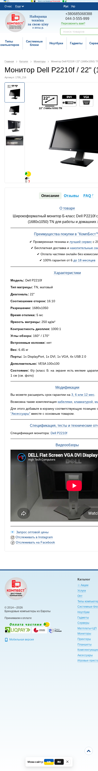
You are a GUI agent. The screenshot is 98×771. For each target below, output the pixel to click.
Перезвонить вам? (73, 23)
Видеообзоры (67, 445)
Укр (73, 6)
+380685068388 (78, 14)
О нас (8, 6)
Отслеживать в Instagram (34, 537)
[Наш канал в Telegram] (50, 6)
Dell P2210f (59, 433)
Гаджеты (76, 43)
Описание (50, 196)
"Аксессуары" (20, 413)
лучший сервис (81, 242)
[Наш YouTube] (44, 6)
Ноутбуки (56, 43)
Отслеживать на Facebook (35, 542)
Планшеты (84, 644)
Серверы (83, 622)
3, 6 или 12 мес (82, 394)
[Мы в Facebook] (31, 6)
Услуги (81, 590)
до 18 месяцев (84, 260)
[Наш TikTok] (56, 6)
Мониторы (84, 633)
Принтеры (84, 639)
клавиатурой (83, 402)
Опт (80, 596)
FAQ (88, 196)
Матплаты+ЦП (87, 628)
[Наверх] (89, 751)
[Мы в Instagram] (38, 6)
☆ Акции (82, 585)
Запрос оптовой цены (32, 532)
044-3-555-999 (77, 19)
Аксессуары (85, 655)
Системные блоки (34, 43)
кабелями (65, 402)
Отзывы (71, 196)
